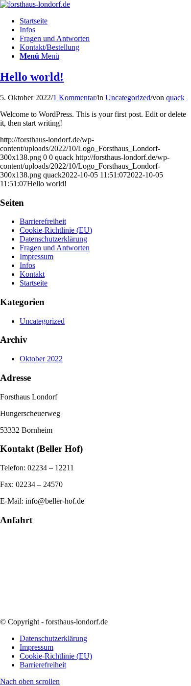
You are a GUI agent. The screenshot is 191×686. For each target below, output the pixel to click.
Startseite (34, 283)
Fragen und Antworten (55, 247)
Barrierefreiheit (43, 221)
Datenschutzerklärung (53, 239)
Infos (27, 265)
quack (175, 97)
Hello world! (32, 76)
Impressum (36, 256)
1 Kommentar (74, 97)
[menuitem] (105, 21)
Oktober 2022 (41, 358)
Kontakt (32, 274)
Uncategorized (127, 97)
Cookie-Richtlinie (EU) (56, 230)
